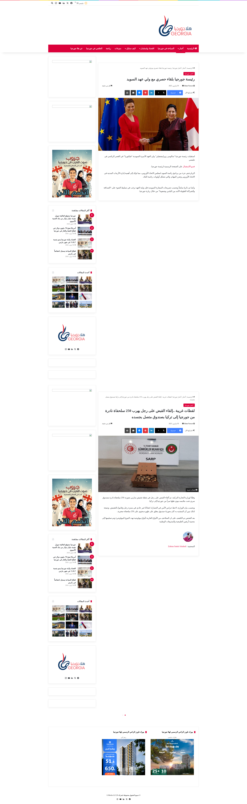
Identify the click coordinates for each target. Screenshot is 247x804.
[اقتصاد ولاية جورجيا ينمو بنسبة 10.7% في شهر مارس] (85, 243)
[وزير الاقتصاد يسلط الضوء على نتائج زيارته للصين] (72, 304)
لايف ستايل (131, 48)
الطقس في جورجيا (94, 48)
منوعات (118, 48)
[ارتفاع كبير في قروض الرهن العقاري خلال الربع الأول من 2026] (58, 304)
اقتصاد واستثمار (147, 48)
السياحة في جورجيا (166, 48)
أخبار (181, 48)
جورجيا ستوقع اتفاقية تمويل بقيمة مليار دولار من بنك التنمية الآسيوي (64, 218)
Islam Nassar (188, 86)
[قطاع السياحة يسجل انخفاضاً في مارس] (85, 254)
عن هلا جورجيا (76, 48)
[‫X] (75, 349)
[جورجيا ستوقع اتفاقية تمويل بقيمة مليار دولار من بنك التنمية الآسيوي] (85, 219)
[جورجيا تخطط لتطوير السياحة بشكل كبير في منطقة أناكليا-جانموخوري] (85, 304)
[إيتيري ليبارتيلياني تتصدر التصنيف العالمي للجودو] (72, 296)
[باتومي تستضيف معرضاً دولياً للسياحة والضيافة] (72, 288)
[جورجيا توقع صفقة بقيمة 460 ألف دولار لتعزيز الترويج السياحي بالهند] (58, 296)
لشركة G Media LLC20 (115, 795)
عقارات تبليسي (172, 737)
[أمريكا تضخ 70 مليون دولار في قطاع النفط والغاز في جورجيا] (85, 231)
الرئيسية (191, 48)
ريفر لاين (123, 737)
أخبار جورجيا (177, 68)
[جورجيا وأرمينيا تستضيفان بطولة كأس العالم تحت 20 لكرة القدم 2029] (58, 288)
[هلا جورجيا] (176, 25)
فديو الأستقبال (188, 166)
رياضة (108, 48)
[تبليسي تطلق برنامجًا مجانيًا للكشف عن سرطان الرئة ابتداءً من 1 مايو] (85, 296)
